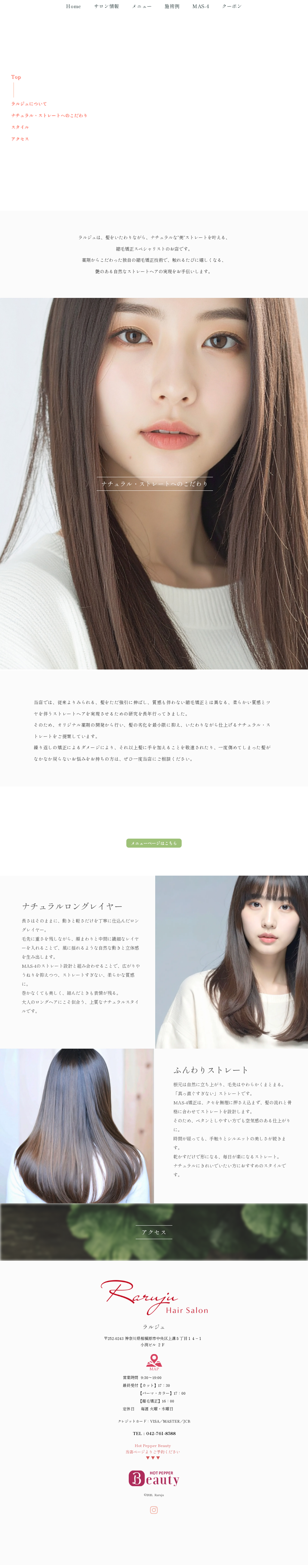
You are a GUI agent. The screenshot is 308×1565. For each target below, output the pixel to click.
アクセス (20, 138)
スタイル (20, 127)
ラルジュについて (29, 103)
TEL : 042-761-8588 (154, 1433)
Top (16, 76)
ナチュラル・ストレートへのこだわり (49, 115)
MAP (154, 1369)
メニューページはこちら (154, 843)
